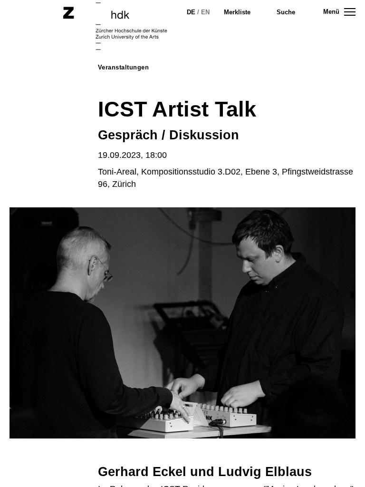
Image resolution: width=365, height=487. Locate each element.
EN (205, 12)
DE (191, 12)
